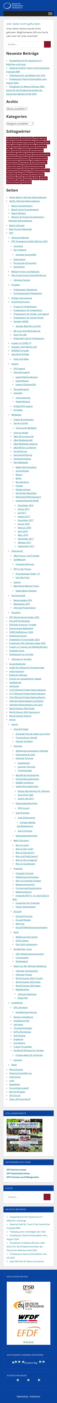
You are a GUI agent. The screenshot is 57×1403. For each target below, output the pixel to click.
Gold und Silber (21, 359)
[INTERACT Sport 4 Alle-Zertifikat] (18, 1381)
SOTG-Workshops (22, 1031)
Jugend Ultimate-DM (26, 384)
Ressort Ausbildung (23, 1017)
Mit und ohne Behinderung (27, 331)
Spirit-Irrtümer (25, 830)
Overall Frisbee (21, 729)
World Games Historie (20, 715)
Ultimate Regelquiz (27, 994)
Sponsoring (17, 551)
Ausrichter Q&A (25, 794)
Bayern (19, 474)
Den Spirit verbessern (26, 944)
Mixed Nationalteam (41, 154)
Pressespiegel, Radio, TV (28, 573)
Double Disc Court (27, 146)
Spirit (16, 932)
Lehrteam (18, 1024)
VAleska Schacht (37, 174)
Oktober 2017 (24, 542)
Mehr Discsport (21, 840)
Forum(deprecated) (19, 1088)
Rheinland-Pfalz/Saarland (28, 496)
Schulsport (42, 162)
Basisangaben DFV (23, 600)
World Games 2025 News (28, 985)
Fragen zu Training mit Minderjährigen (28, 646)
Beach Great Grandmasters (25, 209)
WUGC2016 (26, 182)
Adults (29, 138)
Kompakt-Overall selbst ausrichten (33, 733)
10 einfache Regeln (23, 1028)
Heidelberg (11, 154)
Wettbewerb (22, 961)
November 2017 (26, 538)
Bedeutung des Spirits (27, 937)
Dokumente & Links (25, 754)
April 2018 (23, 531)
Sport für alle (20, 334)
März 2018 (23, 535)
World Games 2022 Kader (22, 708)
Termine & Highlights (26, 428)
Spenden (18, 393)
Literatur (18, 1060)
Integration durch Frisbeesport (29, 338)
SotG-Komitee (23, 812)
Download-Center (18, 635)
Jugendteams (22, 380)
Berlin (9, 142)
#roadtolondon (13, 138)
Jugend (14, 363)
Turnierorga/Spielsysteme (29, 888)
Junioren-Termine (26, 766)
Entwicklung (41, 146)
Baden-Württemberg (26, 467)
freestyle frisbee (36, 150)
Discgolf (15, 146)
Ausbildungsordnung (26, 1012)
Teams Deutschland (26, 906)
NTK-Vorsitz (24, 808)
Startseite (14, 686)
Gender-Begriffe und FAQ (28, 326)
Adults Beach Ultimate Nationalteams (28, 197)
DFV (8, 146)
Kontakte (18, 410)
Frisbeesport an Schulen (21, 654)
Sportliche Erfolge (20, 354)
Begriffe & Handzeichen (27, 775)
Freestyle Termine (25, 873)
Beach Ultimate (40, 138)
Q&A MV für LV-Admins (25, 447)
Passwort (16, 612)
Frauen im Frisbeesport (25, 306)
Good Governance (20, 301)
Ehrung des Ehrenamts (25, 263)
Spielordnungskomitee (27, 786)
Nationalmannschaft (39, 158)
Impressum (15, 1076)
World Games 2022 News (28, 982)
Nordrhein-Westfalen (26, 493)
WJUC (36, 178)
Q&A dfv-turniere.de (24, 436)
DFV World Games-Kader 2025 (24, 617)
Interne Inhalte (21, 432)
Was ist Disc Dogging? (26, 860)
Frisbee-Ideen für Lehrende (29, 1055)
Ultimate (25, 174)
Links (11, 1080)
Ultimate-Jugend (22, 372)
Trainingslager (25, 170)
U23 (13, 174)
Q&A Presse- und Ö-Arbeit (26, 555)
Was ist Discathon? (25, 852)
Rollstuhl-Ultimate (18, 675)
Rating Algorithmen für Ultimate (34, 791)
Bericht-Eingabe (17, 1091)
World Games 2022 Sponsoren (24, 712)
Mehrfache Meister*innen (26, 586)
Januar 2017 (24, 509)
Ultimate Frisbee (24, 974)
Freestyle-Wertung (25, 564)
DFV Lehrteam (21, 1007)
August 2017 (24, 516)
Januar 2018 (24, 523)
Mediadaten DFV (22, 604)
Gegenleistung (23, 401)
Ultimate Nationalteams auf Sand (25, 704)
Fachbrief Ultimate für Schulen (29, 1050)
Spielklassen (20, 559)
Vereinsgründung (22, 458)
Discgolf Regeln (23, 920)
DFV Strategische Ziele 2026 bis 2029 (29, 241)
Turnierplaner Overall (26, 737)
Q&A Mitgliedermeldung (26, 443)
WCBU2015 (11, 178)
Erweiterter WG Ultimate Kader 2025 (27, 643)
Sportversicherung (23, 455)
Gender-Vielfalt (21, 321)
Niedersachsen (23, 489)
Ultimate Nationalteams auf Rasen (26, 701)
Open (34, 162)
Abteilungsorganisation (27, 877)
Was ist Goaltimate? (25, 863)
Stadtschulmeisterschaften (33, 166)
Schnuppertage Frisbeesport (28, 293)
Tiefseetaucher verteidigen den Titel (27, 75)
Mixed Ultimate (13, 158)
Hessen (19, 485)
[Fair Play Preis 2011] (39, 1381)
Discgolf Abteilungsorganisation (31, 927)
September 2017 (26, 546)
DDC (47, 142)
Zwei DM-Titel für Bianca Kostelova (27, 1261)
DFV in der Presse (22, 569)
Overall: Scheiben (24, 741)
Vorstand (18, 246)
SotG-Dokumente (26, 817)
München (25, 158)
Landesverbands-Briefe (27, 500)
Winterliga (28, 178)
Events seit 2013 (26, 798)
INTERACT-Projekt (20, 350)
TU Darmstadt (38, 170)
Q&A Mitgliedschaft (23, 440)
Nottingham (25, 162)
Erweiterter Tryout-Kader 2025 (24, 639)
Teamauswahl (12, 170)
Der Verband (20, 249)
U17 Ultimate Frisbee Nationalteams (27, 693)
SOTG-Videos (22, 940)
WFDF (20, 178)
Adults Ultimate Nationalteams (24, 201)
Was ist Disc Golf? (24, 848)
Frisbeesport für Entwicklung (28, 310)
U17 (47, 170)
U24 (18, 174)
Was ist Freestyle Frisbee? (28, 880)
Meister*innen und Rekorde (25, 271)
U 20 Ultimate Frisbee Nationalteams (27, 689)
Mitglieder (16, 414)
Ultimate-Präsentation (25, 607)
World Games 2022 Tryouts (29, 978)
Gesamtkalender (17, 663)
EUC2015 (15, 150)
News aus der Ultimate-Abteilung (30, 966)
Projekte (15, 284)
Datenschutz (23, 1396)
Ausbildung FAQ (21, 1020)
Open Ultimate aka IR (19, 1099)
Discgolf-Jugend (21, 389)
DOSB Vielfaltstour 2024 (21, 632)
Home (12, 719)
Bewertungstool (24, 891)
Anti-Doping (19, 1035)
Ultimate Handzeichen (27, 970)
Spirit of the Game (14, 166)
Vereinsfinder (22, 470)
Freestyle (24, 150)
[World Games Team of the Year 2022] (28, 1381)
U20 (8, 174)
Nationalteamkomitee (26, 803)
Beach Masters (18, 213)
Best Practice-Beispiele (20, 229)
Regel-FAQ (23, 997)
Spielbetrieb (15, 682)
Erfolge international (21, 298)
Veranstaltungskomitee (27, 779)
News (14, 1064)
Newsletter (14, 1084)
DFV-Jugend (19, 368)
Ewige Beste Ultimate (26, 590)
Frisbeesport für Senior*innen (29, 317)
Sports (14, 724)
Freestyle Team (16, 650)
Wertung (20, 923)
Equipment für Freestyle (28, 903)
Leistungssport (16, 671)
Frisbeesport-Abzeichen (25, 289)
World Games (16, 1069)
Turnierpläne (22, 957)
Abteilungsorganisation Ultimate (32, 750)
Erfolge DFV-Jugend (23, 406)
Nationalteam (12, 162)
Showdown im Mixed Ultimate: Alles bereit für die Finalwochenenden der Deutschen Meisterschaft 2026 (25, 90)
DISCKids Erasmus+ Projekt (22, 624)
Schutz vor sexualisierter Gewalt (25, 678)
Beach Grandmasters (22, 205)
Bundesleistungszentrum (23, 142)
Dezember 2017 (26, 520)
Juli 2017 (22, 512)
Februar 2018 (24, 527)
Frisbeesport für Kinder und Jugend (31, 314)
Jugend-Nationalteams (27, 377)
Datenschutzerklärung (20, 1073)
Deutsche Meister (20, 237)
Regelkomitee (22, 989)
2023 (23, 138)
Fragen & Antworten (24, 419)
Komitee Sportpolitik (26, 254)
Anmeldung (19, 1043)
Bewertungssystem (25, 884)
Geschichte (19, 266)
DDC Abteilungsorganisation (30, 953)
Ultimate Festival (22, 280)
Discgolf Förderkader (19, 621)
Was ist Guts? (22, 845)
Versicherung (20, 451)
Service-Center (21, 423)
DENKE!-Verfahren (25, 782)
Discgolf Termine (24, 916)
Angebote (18, 1039)
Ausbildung (17, 1002)
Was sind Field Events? (27, 856)
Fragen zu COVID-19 (21, 343)
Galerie (17, 582)
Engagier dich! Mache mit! (24, 346)
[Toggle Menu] (50, 13)
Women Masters (13, 182)
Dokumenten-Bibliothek (21, 628)
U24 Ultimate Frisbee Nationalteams (27, 697)
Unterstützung (23, 397)
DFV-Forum (15, 1095)
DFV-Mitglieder (21, 462)
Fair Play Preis (23, 577)
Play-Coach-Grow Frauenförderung (28, 275)
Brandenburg (22, 482)
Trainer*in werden (23, 1046)
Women (43, 178)
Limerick (21, 154)
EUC (8, 150)
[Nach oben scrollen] (52, 1398)
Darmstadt (39, 142)
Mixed (28, 154)
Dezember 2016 (26, 505)
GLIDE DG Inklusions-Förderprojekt (26, 667)
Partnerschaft (18, 595)
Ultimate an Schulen (21, 659)
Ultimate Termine (24, 758)
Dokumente (19, 259)
